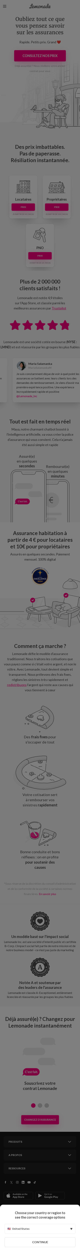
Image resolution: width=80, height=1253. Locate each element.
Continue (40, 1242)
